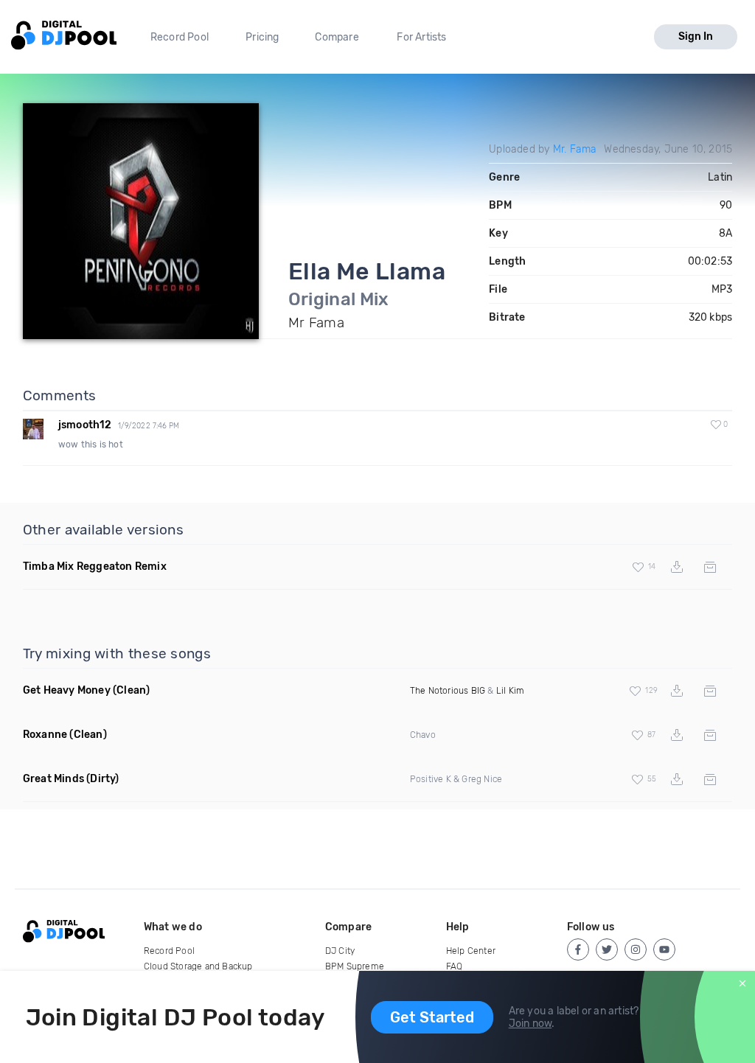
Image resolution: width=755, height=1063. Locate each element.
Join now (530, 1023)
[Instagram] (635, 949)
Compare (336, 37)
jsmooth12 (85, 425)
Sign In (695, 36)
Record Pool (179, 37)
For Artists (421, 37)
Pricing (262, 37)
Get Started (432, 1017)
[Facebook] (578, 949)
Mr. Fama (575, 149)
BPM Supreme (354, 966)
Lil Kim (510, 691)
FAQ (454, 966)
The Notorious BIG (447, 691)
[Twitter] (607, 949)
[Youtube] (664, 949)
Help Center (470, 951)
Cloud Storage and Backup (198, 966)
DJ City (340, 951)
